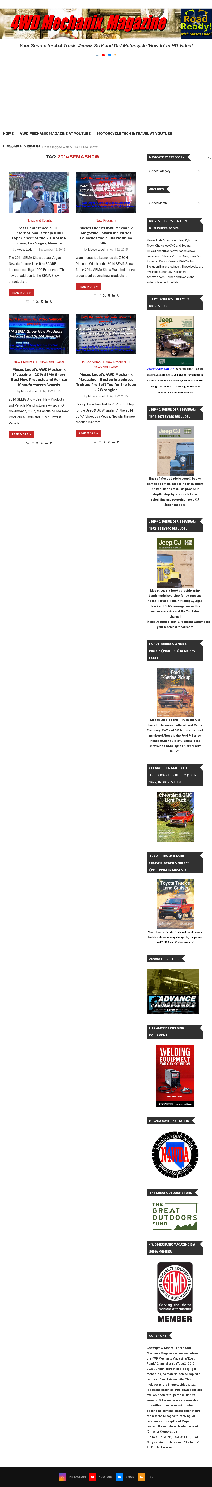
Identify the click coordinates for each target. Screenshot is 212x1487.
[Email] (109, 55)
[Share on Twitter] (37, 301)
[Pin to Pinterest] (42, 301)
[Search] (210, 158)
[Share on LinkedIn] (46, 301)
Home (8, 133)
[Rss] (115, 55)
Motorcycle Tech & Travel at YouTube (134, 133)
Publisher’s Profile (22, 145)
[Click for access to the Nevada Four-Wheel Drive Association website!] (175, 1133)
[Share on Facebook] (33, 301)
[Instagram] (97, 55)
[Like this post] (27, 301)
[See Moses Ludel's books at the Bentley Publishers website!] (175, 671)
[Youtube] (103, 55)
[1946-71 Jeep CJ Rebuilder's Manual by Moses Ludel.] (175, 429)
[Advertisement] (106, 88)
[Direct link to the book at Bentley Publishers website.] (175, 319)
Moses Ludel (25, 249)
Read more (20, 292)
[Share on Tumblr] (51, 301)
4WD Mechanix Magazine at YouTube (55, 133)
